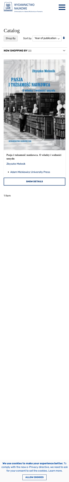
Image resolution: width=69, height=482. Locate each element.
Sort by (27, 38)
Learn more (55, 470)
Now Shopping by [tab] (16, 50)
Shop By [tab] (11, 38)
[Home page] (23, 7)
